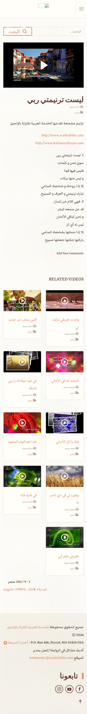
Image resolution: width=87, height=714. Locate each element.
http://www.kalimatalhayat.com (59, 143)
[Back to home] (43, 9)
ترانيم (77, 112)
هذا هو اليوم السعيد (22, 441)
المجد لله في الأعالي (65, 380)
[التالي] (13, 589)
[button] (81, 9)
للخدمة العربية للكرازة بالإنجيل (28, 627)
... (27, 589)
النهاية (7, 589)
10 (17, 589)
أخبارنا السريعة (17, 642)
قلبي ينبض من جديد (22, 319)
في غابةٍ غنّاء (28, 495)
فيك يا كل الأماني (67, 441)
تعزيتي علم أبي (68, 556)
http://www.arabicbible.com (62, 135)
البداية (42, 589)
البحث (15, 31)
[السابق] (36, 589)
